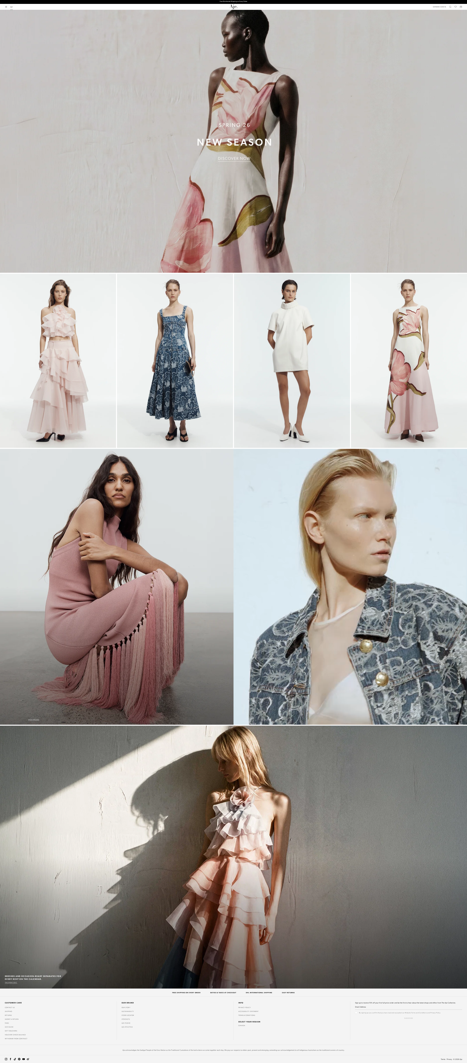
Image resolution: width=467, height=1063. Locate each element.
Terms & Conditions (246, 1015)
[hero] (233, 141)
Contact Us (10, 1007)
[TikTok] (15, 1059)
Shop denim (266, 719)
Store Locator (128, 1015)
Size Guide (9, 1027)
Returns (8, 1015)
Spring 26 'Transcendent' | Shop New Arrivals (233, 2)
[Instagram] (6, 1059)
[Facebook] (10, 1059)
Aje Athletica (127, 1027)
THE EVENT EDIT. (11, 982)
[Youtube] (23, 1059)
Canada (241, 1025)
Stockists (126, 1019)
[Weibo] (28, 1059)
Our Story (126, 1007)
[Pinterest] (19, 1059)
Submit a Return (12, 1019)
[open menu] (6, 7)
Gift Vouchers (11, 1031)
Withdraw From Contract (16, 1039)
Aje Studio (126, 1023)
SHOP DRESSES (33, 719)
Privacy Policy (244, 1007)
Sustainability (128, 1011)
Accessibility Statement (248, 1011)
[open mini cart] (461, 7)
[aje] (233, 6)
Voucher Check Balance (15, 1035)
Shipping (8, 1011)
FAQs (7, 1023)
